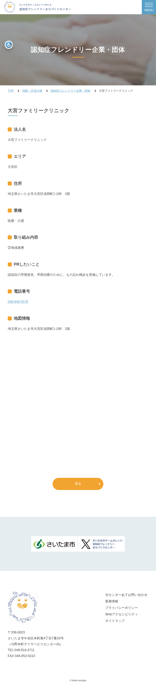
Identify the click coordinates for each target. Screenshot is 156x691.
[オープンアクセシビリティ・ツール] (9, 45)
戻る (78, 483)
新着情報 (111, 601)
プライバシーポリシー (121, 608)
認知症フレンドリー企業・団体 (70, 90)
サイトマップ (115, 621)
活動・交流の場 (32, 90)
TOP (11, 90)
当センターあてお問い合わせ (126, 594)
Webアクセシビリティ (121, 614)
